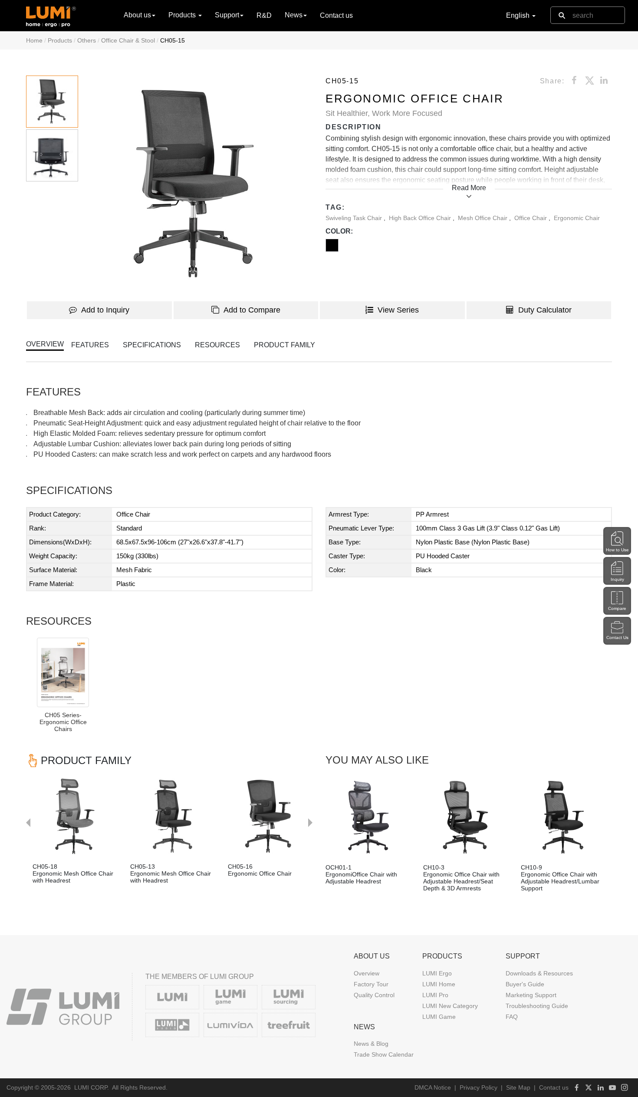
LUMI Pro (435, 995)
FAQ (512, 1016)
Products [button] (182, 15)
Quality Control (374, 995)
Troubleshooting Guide (537, 1005)
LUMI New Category (450, 1005)
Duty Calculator (545, 310)
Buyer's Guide (525, 984)
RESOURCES (217, 345)
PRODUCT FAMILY (284, 345)
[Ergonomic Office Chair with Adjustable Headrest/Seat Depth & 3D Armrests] (465, 817)
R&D (264, 15)
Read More (469, 187)
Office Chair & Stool (128, 40)
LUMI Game (439, 1016)
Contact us (336, 15)
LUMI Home (438, 984)
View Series (398, 310)
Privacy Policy (478, 1087)
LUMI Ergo (437, 973)
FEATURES (90, 345)
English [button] (518, 15)
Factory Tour (371, 984)
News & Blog (371, 1043)
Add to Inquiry (105, 310)
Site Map (518, 1087)
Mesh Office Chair (483, 217)
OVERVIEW (45, 344)
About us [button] (137, 15)
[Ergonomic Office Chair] (270, 816)
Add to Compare (252, 310)
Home (34, 40)
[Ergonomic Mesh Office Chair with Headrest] (75, 816)
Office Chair (531, 217)
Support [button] (227, 15)
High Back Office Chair (421, 217)
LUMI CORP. (91, 1087)
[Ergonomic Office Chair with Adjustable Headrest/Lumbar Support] (563, 817)
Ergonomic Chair (577, 217)
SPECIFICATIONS (152, 345)
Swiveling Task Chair (355, 217)
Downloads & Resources (539, 973)
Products (60, 40)
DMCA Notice (432, 1087)
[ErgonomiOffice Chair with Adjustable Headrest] (368, 817)
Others (86, 40)
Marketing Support (531, 995)
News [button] (294, 15)
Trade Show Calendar (384, 1054)
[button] (201, 184)
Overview (366, 973)
